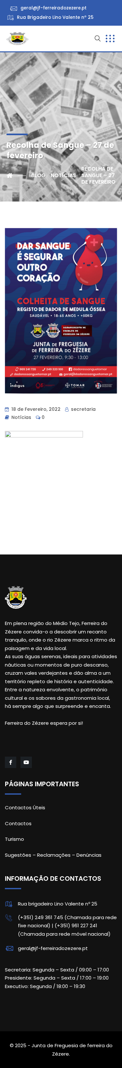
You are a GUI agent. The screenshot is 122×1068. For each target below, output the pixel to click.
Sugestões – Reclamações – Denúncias (53, 855)
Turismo (14, 839)
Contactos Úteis (25, 807)
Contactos (18, 823)
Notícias (21, 417)
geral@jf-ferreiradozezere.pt (53, 948)
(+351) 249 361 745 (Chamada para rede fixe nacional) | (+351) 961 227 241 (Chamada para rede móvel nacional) (67, 925)
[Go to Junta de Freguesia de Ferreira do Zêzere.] (16, 175)
